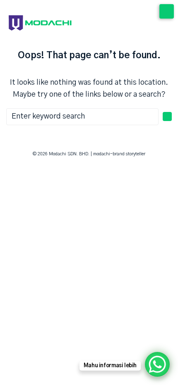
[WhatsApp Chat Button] (157, 364)
